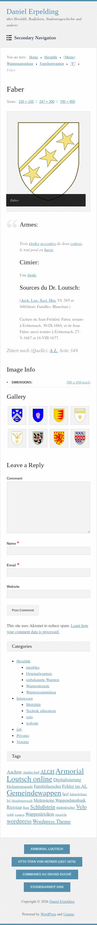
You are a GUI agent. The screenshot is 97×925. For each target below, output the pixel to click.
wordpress (19, 821)
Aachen (14, 771)
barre (48, 249)
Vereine (23, 741)
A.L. (54, 350)
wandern (19, 814)
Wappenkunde (37, 685)
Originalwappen (39, 673)
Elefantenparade (20, 786)
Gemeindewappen (34, 792)
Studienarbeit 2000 (47, 887)
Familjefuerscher (47, 786)
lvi (9, 800)
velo (29, 716)
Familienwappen (52, 63)
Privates (23, 735)
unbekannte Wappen (42, 679)
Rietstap (14, 807)
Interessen (25, 698)
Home (33, 57)
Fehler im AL (74, 786)
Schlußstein (42, 806)
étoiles (34, 243)
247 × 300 (46, 102)
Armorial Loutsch (47, 849)
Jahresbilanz (78, 794)
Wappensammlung (41, 692)
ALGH (47, 771)
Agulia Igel (31, 772)
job (19, 729)
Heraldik (50, 57)
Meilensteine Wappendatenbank (60, 800)
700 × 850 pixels (78, 382)
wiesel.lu (60, 814)
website (32, 723)
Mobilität (33, 704)
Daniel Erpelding (32, 11)
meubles (33, 667)
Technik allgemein (41, 710)
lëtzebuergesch (22, 800)
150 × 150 (26, 102)
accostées (48, 243)
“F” (73, 63)
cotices (76, 243)
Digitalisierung (67, 779)
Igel (65, 793)
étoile (31, 275)
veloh (10, 814)
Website (13, 587)
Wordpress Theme (52, 821)
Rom (26, 807)
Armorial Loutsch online (45, 774)
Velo (81, 806)
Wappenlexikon (39, 814)
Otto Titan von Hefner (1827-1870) (47, 862)
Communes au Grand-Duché (47, 874)
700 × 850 (67, 102)
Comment (14, 478)
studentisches (65, 807)
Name (13, 543)
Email (13, 565)
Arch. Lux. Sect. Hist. (38, 300)
